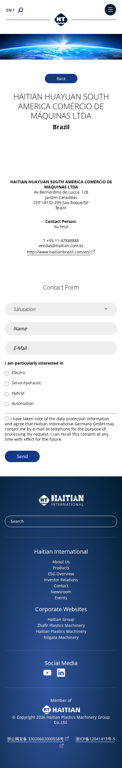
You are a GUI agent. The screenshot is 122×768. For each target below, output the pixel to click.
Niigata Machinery (61, 637)
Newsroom (61, 591)
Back (61, 78)
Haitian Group (61, 619)
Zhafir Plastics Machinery (61, 625)
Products (61, 567)
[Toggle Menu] (110, 10)
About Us (61, 561)
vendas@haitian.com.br (61, 245)
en (9, 10)
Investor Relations (61, 579)
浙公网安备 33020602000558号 (35, 738)
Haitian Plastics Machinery (61, 631)
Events (61, 597)
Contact (61, 585)
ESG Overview (61, 573)
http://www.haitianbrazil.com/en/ (58, 252)
